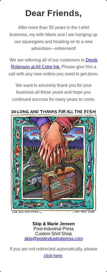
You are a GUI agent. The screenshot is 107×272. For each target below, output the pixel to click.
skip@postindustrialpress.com (53, 238)
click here (53, 255)
